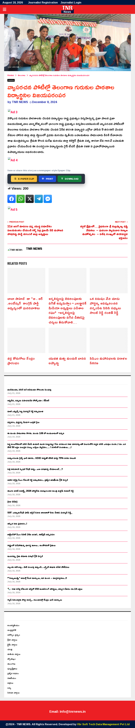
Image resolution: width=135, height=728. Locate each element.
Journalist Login (71, 2)
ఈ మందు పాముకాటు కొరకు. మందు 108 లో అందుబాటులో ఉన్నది (35, 433)
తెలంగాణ (11, 80)
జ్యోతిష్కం (11, 659)
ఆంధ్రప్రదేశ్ (11, 630)
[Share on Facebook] (11, 199)
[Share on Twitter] (30, 199)
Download (72, 179)
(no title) (12, 501)
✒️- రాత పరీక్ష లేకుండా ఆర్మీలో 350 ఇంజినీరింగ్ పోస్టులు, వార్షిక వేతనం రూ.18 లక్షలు (44, 589)
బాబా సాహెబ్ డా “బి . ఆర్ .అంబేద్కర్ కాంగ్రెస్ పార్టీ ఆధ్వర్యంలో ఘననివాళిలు (25, 303)
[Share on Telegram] (39, 199)
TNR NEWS (20, 102)
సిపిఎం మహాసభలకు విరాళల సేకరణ (108, 361)
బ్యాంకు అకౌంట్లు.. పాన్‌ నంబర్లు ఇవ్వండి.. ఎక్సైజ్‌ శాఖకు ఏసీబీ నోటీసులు (38, 567)
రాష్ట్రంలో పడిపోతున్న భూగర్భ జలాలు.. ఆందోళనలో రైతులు (31, 545)
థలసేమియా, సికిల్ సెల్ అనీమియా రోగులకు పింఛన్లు (29, 389)
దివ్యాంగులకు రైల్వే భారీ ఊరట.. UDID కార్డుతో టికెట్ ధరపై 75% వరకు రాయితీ (41, 458)
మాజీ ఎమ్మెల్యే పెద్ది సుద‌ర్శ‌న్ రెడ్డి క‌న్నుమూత (25, 411)
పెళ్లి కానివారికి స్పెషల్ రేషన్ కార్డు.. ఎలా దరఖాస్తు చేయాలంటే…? (35, 469)
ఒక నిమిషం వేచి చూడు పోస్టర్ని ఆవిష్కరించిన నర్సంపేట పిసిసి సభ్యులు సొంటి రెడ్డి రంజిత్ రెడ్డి (105, 305)
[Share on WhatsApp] (20, 199)
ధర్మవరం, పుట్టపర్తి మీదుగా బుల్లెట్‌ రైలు (23, 422)
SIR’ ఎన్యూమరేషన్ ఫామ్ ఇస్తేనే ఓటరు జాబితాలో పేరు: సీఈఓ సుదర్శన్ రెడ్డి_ (39, 512)
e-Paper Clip (26, 179)
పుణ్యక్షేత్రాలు (12, 668)
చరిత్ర (9, 649)
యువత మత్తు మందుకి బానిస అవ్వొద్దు (67, 361)
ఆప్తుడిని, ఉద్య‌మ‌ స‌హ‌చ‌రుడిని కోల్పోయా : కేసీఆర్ (28, 400)
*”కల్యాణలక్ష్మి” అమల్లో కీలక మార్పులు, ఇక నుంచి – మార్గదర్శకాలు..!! (37, 578)
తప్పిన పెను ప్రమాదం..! (17, 523)
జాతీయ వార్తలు (13, 654)
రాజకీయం (11, 678)
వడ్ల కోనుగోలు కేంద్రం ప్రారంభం (21, 361)
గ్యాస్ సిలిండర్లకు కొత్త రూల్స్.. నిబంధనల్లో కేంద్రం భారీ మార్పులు (34, 599)
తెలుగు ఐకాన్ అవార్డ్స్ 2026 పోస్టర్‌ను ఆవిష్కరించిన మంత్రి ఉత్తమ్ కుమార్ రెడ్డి (40, 491)
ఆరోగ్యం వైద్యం (13, 635)
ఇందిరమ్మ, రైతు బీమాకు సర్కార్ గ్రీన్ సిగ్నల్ (25, 556)
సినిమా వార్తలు (13, 692)
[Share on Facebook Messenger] (48, 199)
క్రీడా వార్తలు (12, 639)
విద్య (9, 688)
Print (49, 179)
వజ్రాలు (10, 683)
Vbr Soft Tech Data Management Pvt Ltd (103, 724)
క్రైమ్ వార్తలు (12, 644)
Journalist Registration (43, 2)
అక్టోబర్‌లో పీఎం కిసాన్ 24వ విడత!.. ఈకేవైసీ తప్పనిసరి (31, 534)
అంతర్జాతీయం (13, 625)
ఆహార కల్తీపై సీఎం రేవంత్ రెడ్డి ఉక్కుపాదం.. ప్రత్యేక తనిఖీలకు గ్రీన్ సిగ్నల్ (37, 480)
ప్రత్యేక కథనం (13, 673)
